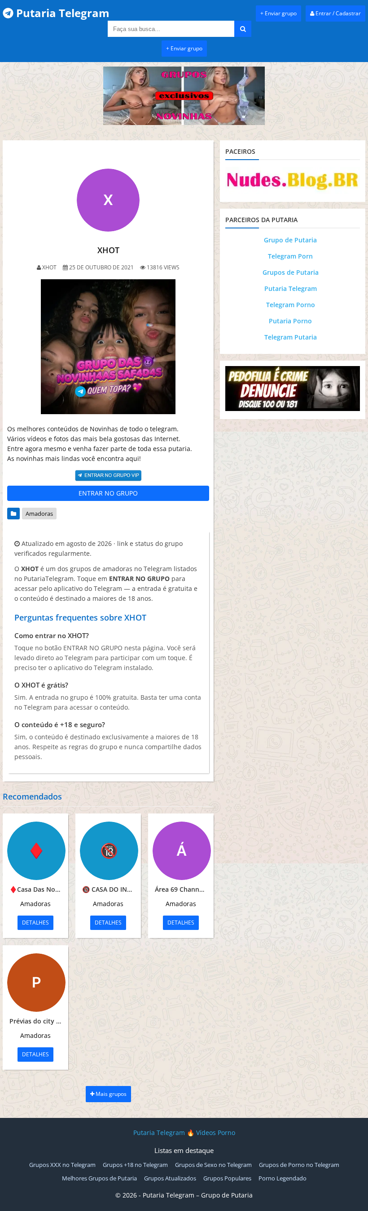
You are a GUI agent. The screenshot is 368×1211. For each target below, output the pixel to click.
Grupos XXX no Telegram (62, 1165)
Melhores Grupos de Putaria (99, 1178)
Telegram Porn (290, 256)
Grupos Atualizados (170, 1178)
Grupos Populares (227, 1178)
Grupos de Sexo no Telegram (213, 1165)
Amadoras (39, 513)
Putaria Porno (290, 321)
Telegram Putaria (290, 337)
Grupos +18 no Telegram (135, 1165)
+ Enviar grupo (278, 13)
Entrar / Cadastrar (337, 13)
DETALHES (35, 922)
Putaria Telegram (290, 288)
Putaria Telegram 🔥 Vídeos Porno (184, 1132)
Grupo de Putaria (290, 240)
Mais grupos (110, 1094)
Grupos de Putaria (291, 272)
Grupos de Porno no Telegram (299, 1165)
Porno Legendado (282, 1178)
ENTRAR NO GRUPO (108, 493)
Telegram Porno (290, 304)
